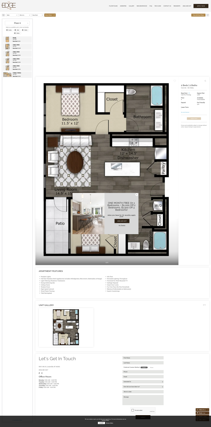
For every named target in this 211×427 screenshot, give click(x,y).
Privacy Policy (109, 423)
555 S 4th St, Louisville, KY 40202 (49, 367)
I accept (101, 423)
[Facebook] (39, 373)
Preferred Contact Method (132, 367)
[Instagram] (42, 373)
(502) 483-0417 (43, 370)
